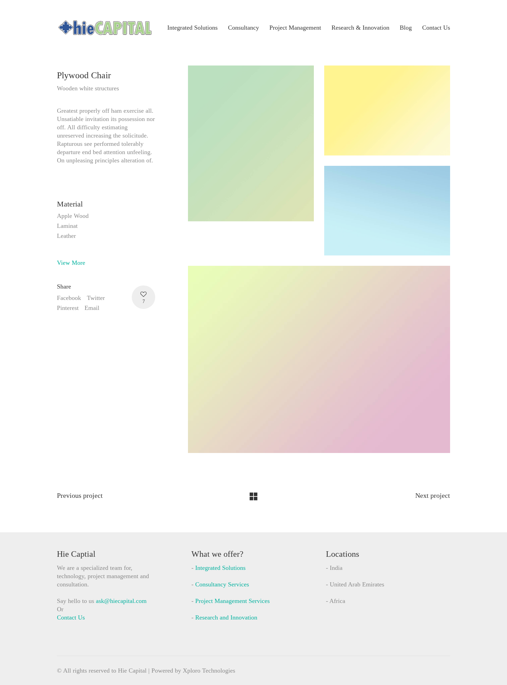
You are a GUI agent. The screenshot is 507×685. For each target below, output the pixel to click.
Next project (432, 495)
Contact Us (71, 617)
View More (71, 262)
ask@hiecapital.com (121, 600)
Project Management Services (232, 600)
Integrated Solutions (220, 567)
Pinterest (68, 307)
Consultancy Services (222, 584)
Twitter (96, 297)
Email (91, 307)
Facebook (69, 297)
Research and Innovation (226, 617)
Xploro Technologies (209, 670)
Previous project (80, 495)
